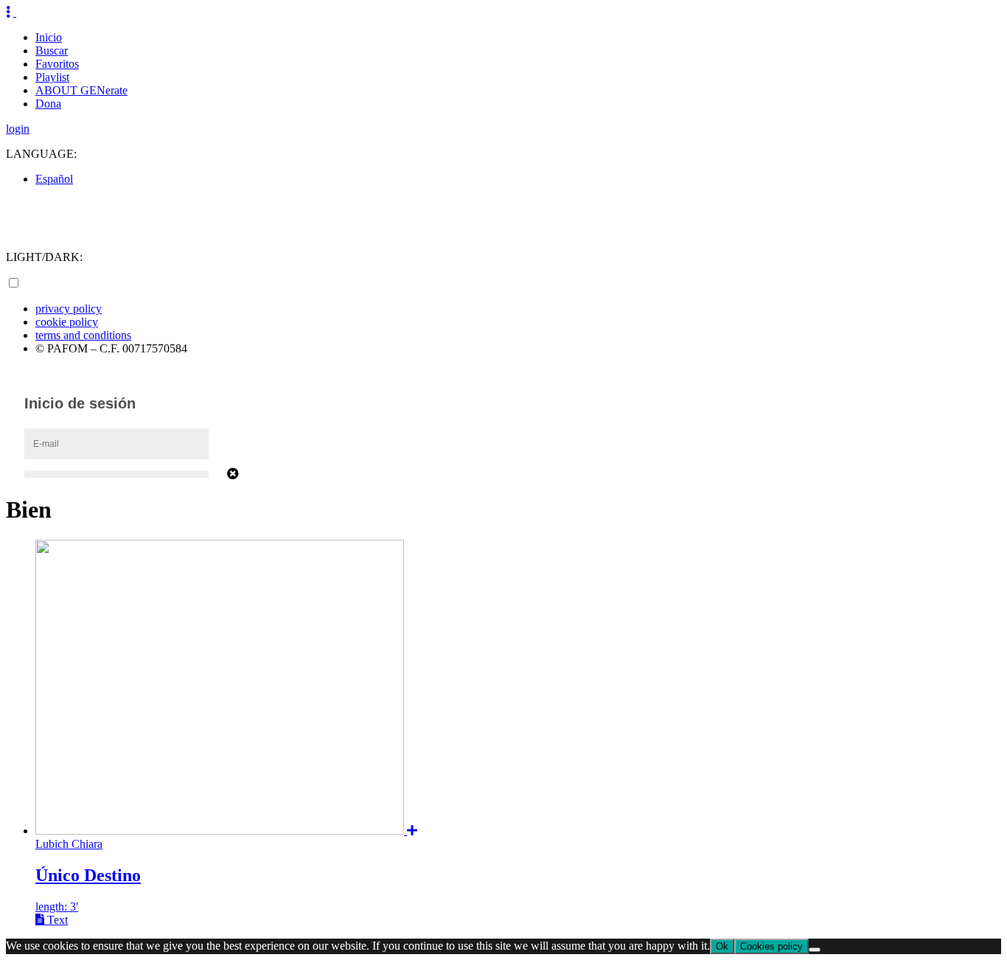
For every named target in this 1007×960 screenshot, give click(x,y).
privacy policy (68, 308)
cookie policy (66, 322)
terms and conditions (83, 335)
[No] (814, 949)
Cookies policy (771, 946)
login (17, 128)
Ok (722, 946)
